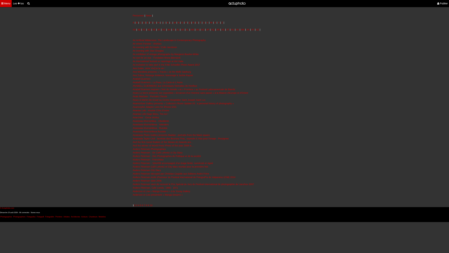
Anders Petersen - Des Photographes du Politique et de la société (167, 156)
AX (247, 29)
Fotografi (40, 217)
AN (197, 29)
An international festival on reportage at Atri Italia (158, 61)
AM (192, 29)
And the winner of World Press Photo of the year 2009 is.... (163, 145)
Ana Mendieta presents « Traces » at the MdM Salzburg (162, 72)
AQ (213, 29)
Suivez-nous (35, 212)
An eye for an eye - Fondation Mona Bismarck (157, 57)
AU (232, 29)
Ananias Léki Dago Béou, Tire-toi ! (150, 114)
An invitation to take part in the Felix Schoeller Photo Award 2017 (166, 64)
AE (154, 29)
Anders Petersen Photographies (149, 149)
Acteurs (84, 217)
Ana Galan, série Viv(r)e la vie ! (149, 68)
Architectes (75, 217)
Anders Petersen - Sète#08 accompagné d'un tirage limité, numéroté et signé (173, 163)
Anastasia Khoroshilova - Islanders (151, 124)
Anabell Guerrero (141, 79)
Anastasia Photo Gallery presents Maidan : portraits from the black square (171, 135)
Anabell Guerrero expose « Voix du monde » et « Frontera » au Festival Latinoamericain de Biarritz (184, 89)
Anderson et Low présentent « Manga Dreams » (158, 194)
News (149, 15)
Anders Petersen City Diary (147, 170)
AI (173, 29)
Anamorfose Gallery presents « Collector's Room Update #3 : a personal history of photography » (183, 103)
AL (187, 29)
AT (227, 29)
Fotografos (31, 217)
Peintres (58, 217)
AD (149, 29)
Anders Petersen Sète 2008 (147, 180)
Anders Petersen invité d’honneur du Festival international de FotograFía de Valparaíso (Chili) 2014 (184, 177)
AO (202, 29)
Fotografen (49, 217)
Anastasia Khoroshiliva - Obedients (151, 121)
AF (158, 29)
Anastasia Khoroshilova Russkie (149, 131)
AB (139, 29)
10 (151, 205)
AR (218, 29)
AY (252, 29)
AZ (257, 29)
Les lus (18, 3)
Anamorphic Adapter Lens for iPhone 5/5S (154, 107)
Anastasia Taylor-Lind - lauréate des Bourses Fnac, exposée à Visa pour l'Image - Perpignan (181, 138)
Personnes (138, 15)
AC (144, 29)
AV (237, 29)
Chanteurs (93, 217)
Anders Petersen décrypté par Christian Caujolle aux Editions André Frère (171, 173)
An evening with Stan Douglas (148, 50)
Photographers (19, 217)
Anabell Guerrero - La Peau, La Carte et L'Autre (158, 82)
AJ (178, 29)
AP (207, 29)
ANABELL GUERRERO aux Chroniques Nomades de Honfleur (165, 86)
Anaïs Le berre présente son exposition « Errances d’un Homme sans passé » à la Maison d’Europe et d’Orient (190, 93)
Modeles (102, 217)
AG (164, 29)
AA (134, 29)
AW (242, 29)
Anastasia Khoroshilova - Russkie (150, 128)
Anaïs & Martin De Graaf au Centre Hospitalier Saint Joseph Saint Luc (169, 100)
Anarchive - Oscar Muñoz (146, 117)
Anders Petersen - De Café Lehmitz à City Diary (158, 152)
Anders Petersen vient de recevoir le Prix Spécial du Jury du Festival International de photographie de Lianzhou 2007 (193, 184)
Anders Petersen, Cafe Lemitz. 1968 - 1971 (155, 187)
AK (182, 29)
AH (169, 29)
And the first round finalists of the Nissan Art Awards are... (163, 142)
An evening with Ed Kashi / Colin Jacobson (155, 47)
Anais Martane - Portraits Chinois (150, 96)
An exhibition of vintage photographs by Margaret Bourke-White (166, 54)
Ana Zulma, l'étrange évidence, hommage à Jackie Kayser (163, 75)
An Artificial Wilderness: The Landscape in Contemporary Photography (169, 40)
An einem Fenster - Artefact (147, 43)
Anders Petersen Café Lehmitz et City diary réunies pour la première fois (170, 166)
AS (222, 29)
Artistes (66, 217)
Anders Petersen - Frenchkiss (148, 159)
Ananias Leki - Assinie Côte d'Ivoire (151, 110)
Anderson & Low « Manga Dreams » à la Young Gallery (161, 191)
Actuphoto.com (8, 208)
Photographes (6, 217)
